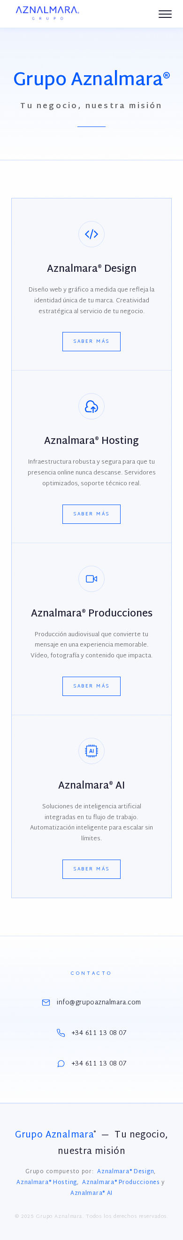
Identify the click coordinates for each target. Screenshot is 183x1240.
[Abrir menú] (165, 14)
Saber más (91, 341)
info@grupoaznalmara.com (99, 1003)
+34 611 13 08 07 (99, 1033)
